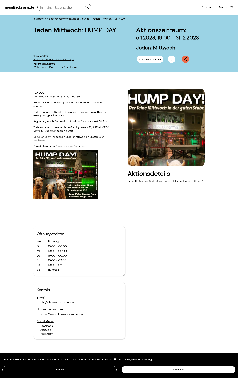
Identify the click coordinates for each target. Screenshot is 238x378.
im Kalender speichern (150, 59)
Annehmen (178, 369)
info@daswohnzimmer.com (58, 302)
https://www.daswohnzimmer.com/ (63, 314)
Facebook (46, 326)
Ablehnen (59, 369)
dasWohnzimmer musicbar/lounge (53, 59)
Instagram (46, 334)
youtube (45, 330)
